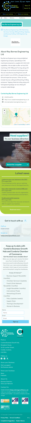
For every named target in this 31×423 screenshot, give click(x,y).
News (2, 373)
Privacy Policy (4, 417)
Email (3, 315)
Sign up (15, 322)
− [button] (4, 113)
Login (23, 1)
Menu (26, 5)
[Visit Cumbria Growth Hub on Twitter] (7, 359)
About (12, 1)
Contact (17, 1)
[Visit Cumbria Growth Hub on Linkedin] (4, 359)
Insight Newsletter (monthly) (16, 288)
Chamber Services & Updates (17, 281)
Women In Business (13, 306)
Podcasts (3, 375)
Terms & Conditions (15, 417)
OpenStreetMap (21, 124)
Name (4, 310)
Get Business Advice (7, 367)
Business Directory (12, 18)
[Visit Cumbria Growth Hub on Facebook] (1, 359)
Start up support (6, 365)
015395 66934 (8, 97)
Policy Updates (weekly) (15, 298)
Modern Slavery (20, 421)
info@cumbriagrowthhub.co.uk (18, 390)
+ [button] (4, 110)
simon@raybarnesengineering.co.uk (15, 102)
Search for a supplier (14, 165)
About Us (5, 18)
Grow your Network (7, 383)
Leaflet (15, 124)
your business (8, 14)
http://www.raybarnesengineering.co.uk (16, 99)
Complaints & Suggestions (8, 421)
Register (28, 1)
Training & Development (15, 304)
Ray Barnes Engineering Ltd (23, 18)
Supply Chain (11, 301)
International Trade (13, 291)
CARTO (28, 124)
